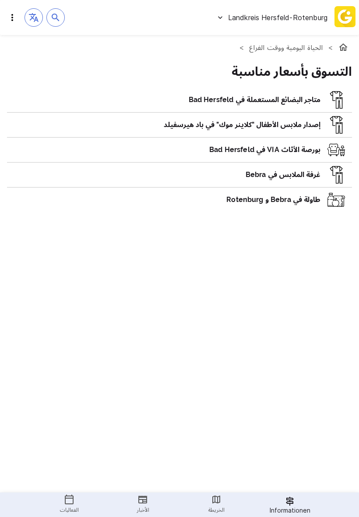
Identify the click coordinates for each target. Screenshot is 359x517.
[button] (34, 17)
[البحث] (55, 17)
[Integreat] (344, 17)
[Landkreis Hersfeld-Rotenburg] (343, 47)
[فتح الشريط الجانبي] (12, 17)
